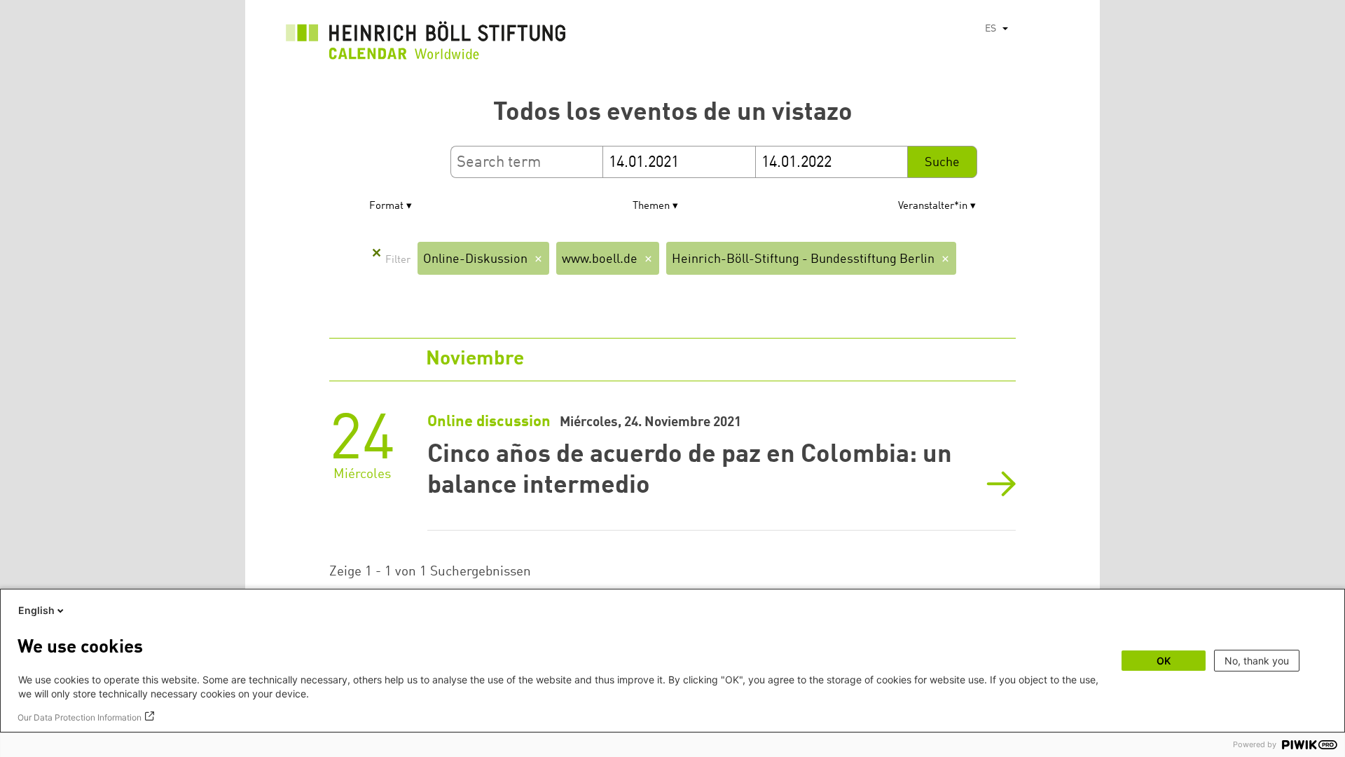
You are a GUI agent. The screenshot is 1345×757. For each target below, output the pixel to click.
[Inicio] (426, 44)
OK (1164, 661)
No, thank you (1257, 661)
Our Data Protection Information (80, 717)
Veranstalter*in (932, 206)
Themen (651, 206)
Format (386, 206)
